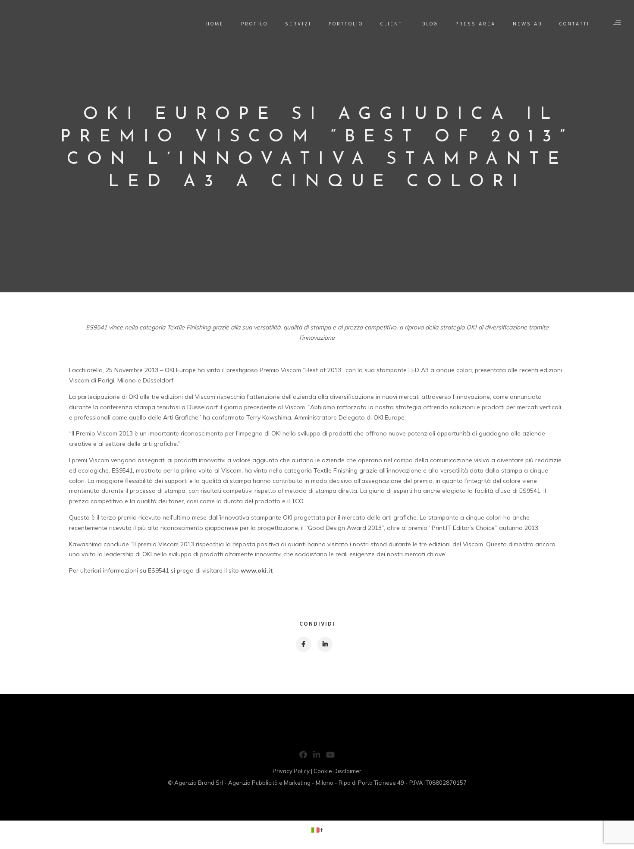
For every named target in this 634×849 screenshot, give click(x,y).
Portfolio (346, 24)
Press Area (475, 24)
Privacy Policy (291, 771)
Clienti (392, 24)
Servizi (298, 24)
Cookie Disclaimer (337, 771)
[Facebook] (303, 756)
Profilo (254, 24)
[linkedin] (324, 644)
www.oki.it (257, 570)
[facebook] (303, 644)
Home (215, 24)
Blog (430, 24)
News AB (527, 24)
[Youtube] (330, 756)
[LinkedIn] (316, 756)
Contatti (574, 24)
